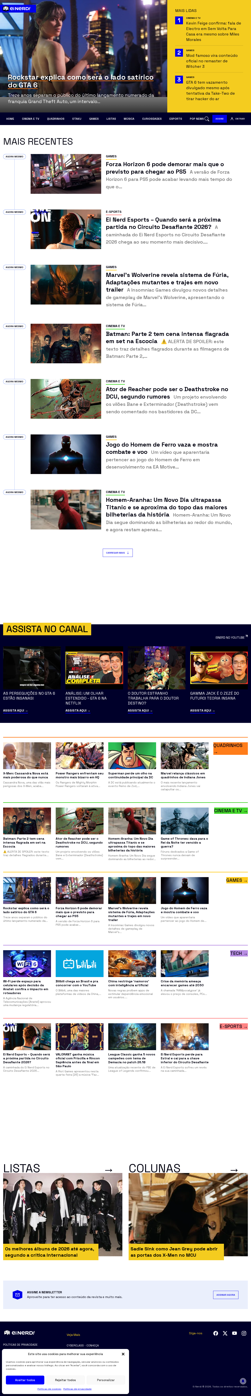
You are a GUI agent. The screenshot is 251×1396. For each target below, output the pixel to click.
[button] (123, 1354)
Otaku (76, 119)
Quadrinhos (55, 119)
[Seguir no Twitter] (225, 1333)
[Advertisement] (125, 590)
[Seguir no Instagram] (244, 1333)
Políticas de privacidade (77, 1389)
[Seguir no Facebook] (216, 1333)
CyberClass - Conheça (83, 1345)
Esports (175, 119)
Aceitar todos (25, 1380)
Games (94, 119)
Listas (111, 119)
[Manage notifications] (243, 1381)
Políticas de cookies (49, 1389)
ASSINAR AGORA (225, 1294)
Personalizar (106, 1380)
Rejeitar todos (65, 1380)
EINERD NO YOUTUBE (230, 637)
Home (10, 119)
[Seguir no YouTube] (234, 1333)
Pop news (197, 119)
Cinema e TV (30, 119)
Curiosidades (152, 119)
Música (129, 119)
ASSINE (220, 118)
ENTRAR (240, 118)
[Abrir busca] (207, 118)
